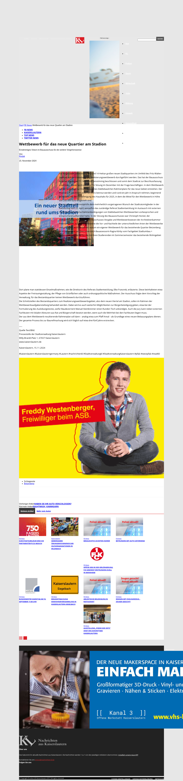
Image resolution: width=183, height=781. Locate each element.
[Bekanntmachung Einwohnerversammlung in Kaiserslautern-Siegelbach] (64, 593)
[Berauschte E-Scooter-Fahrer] (97, 535)
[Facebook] (23, 164)
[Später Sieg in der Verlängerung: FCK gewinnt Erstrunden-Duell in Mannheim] (97, 562)
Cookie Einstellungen (120, 779)
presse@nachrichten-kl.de (44, 760)
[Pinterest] (41, 164)
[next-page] (25, 638)
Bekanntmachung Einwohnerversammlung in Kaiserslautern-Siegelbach (63, 601)
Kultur (128, 133)
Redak (22, 156)
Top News (29, 135)
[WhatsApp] (50, 164)
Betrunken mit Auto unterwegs (130, 541)
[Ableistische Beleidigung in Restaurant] (97, 593)
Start (21, 125)
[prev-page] (21, 638)
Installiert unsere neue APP (128, 755)
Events (34, 39)
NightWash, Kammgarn (46, 506)
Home (26, 39)
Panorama (130, 143)
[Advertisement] (91, 267)
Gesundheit (130, 123)
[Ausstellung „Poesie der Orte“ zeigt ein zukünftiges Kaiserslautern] (97, 623)
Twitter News (31, 138)
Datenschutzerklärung (61, 39)
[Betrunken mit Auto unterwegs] (129, 535)
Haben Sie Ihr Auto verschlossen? (52, 503)
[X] (32, 164)
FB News (28, 125)
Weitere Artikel (27, 511)
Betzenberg (29, 484)
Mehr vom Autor (44, 511)
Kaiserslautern (32, 132)
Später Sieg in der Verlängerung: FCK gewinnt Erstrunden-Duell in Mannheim (98, 570)
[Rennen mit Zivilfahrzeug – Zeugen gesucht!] (129, 593)
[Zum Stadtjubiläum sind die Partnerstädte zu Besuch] (32, 535)
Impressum (43, 39)
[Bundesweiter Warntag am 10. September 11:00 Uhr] (32, 593)
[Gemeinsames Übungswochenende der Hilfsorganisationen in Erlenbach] (64, 535)
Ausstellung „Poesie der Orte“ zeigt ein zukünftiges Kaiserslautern (97, 630)
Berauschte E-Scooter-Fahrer (97, 541)
